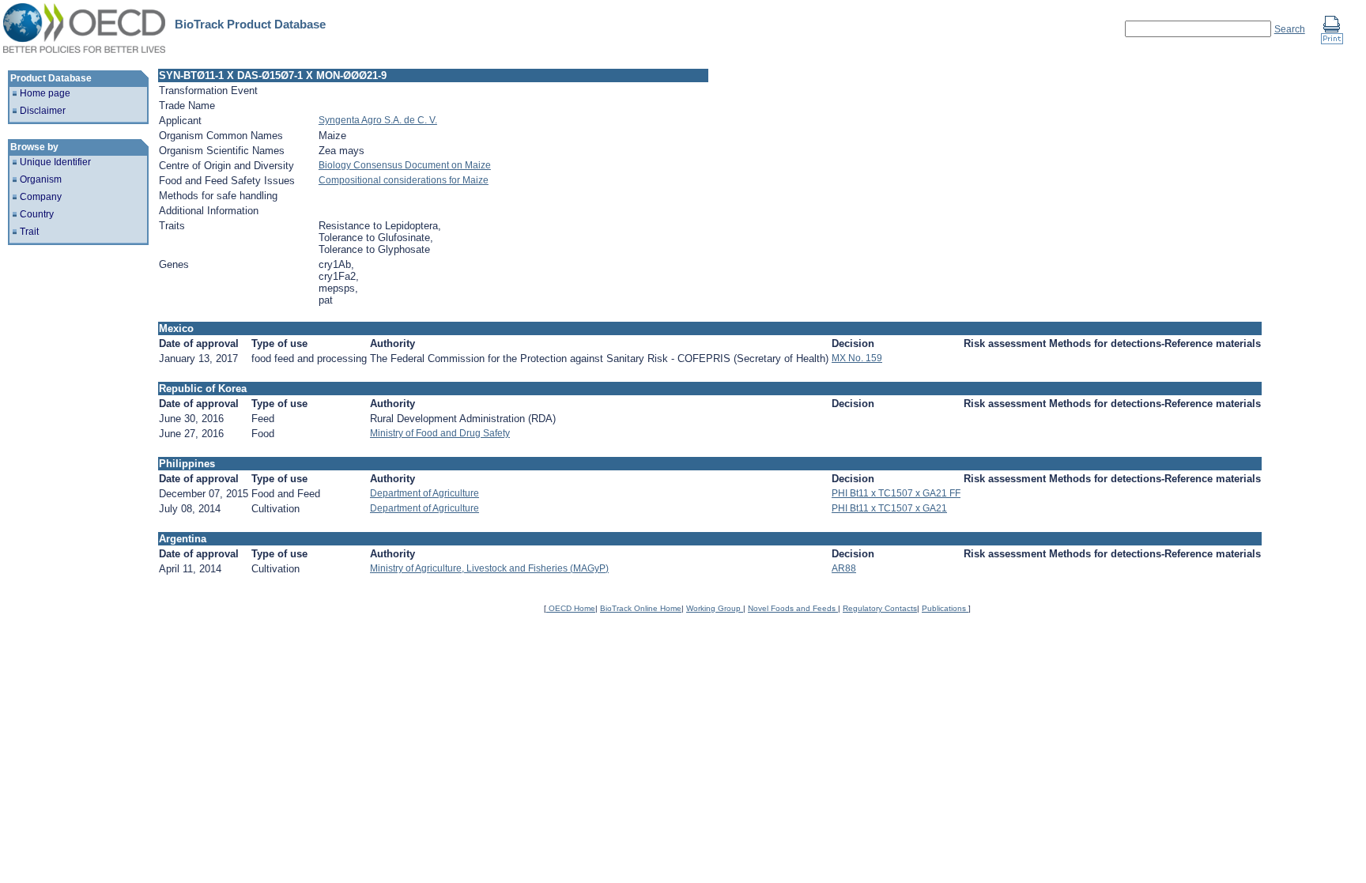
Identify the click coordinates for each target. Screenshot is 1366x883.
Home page (45, 93)
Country (37, 214)
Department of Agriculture (424, 493)
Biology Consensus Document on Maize (405, 165)
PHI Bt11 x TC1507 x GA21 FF (896, 493)
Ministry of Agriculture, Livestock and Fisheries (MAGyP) (489, 568)
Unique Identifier (55, 162)
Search (1289, 29)
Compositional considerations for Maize (404, 180)
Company (41, 196)
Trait (29, 231)
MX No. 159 (857, 358)
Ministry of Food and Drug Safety (440, 433)
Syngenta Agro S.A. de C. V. (378, 120)
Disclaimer (43, 110)
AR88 (844, 568)
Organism (41, 179)
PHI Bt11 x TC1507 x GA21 (889, 508)
